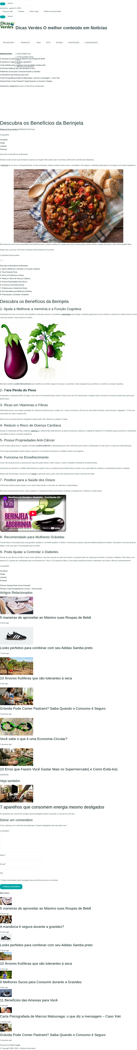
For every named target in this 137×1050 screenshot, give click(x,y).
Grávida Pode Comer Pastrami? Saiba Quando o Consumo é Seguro (26, 81)
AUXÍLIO (59, 43)
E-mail (3, 864)
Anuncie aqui (8, 11)
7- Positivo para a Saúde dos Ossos (13, 288)
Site (1, 873)
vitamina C (35, 431)
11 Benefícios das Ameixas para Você (14, 75)
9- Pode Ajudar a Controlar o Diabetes (14, 294)
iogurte (34, 474)
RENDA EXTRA (6, 54)
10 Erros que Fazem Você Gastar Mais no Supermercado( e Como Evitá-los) (59, 769)
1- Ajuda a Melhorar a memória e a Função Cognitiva (20, 269)
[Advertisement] (68, 104)
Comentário (5, 831)
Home (2, 86)
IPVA (18, 63)
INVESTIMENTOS (24, 54)
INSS (39, 43)
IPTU (19, 60)
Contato (21, 11)
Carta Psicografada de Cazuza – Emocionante (21, 589)
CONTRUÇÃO (73, 43)
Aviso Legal (33, 11)
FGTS (48, 43)
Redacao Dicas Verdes (9, 129)
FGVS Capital (15, 1045)
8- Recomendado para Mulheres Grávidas (16, 291)
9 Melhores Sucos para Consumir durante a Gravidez (20, 71)
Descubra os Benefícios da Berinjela (14, 266)
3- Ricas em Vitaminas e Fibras (12, 275)
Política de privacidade (52, 11)
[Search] (2, 3)
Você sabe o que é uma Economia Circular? (33, 739)
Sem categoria (10, 86)
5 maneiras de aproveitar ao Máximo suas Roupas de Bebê (45, 617)
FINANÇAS (25, 43)
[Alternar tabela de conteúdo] (1, 261)
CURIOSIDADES (91, 43)
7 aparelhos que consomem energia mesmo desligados (52, 807)
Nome (3, 855)
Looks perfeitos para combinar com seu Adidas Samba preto (46, 648)
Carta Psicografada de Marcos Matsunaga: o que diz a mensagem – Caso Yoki (30, 78)
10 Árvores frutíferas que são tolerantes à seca (17, 68)
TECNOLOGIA (8, 43)
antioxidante (66, 314)
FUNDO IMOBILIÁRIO (25, 57)
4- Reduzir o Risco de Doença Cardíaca (15, 278)
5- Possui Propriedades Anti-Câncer (13, 282)
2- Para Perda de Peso (8, 272)
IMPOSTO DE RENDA (25, 67)
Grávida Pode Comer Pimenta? (15, 585)
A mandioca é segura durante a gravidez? (16, 62)
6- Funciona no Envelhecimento (12, 285)
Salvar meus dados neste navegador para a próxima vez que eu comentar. (30, 880)
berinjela (4, 165)
